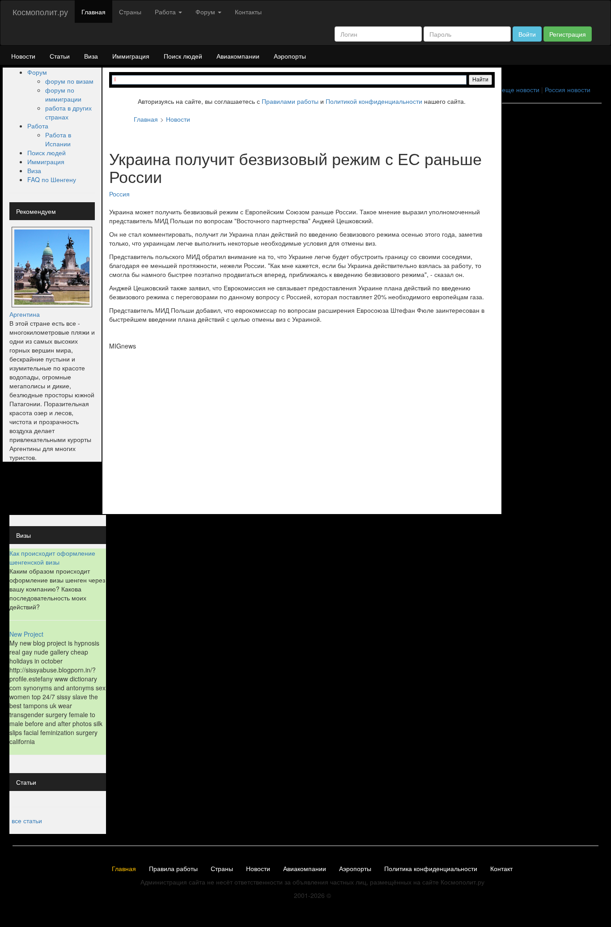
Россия (119, 193)
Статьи (60, 55)
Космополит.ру (40, 11)
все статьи (27, 820)
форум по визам (69, 81)
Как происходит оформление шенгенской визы (52, 557)
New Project (26, 633)
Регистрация (567, 34)
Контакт (501, 868)
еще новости (520, 89)
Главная (93, 11)
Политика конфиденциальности (430, 868)
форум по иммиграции (63, 94)
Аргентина (24, 314)
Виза (91, 55)
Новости (23, 55)
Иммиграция (130, 55)
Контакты (248, 11)
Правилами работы (290, 101)
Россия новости (567, 89)
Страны (130, 11)
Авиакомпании (237, 55)
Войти (527, 34)
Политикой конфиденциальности (374, 101)
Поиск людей (183, 55)
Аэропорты (290, 55)
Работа (37, 125)
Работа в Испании (58, 139)
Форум (37, 72)
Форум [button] (206, 11)
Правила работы (173, 868)
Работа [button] (166, 11)
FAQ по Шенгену (51, 179)
